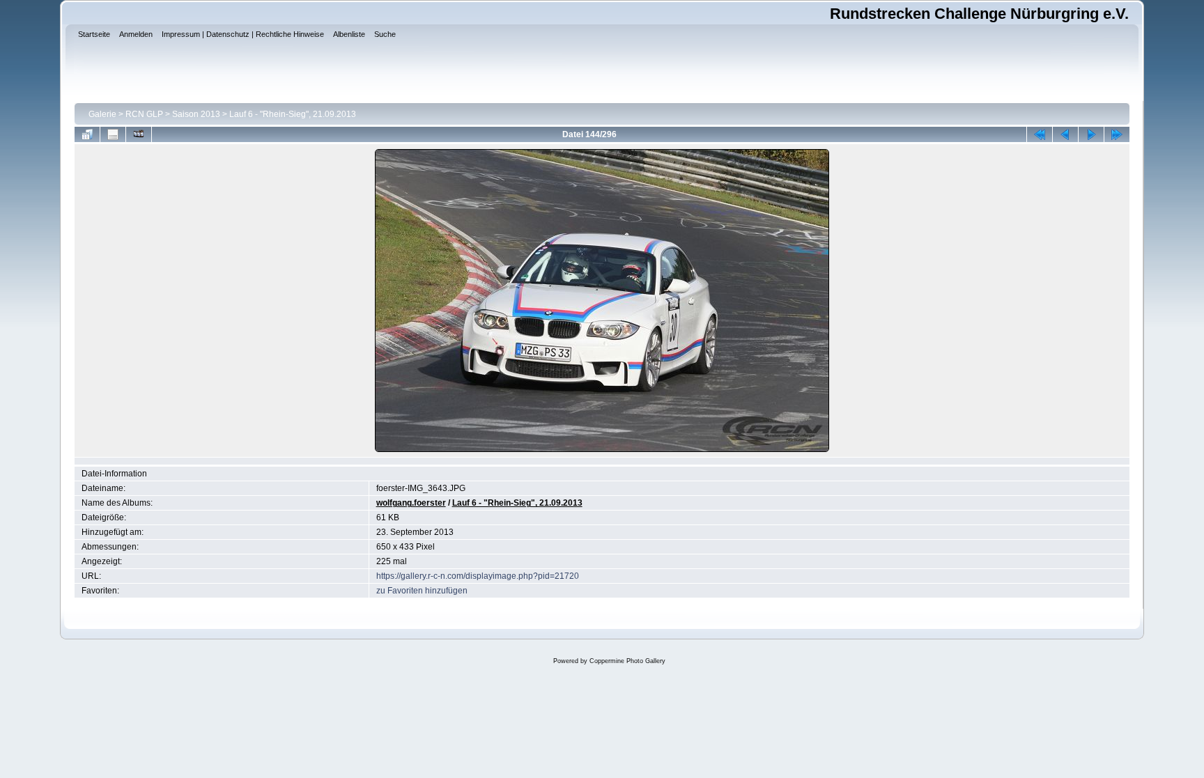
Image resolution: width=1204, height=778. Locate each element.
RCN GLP (144, 114)
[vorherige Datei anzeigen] (1065, 134)
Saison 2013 (196, 114)
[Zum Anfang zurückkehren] (1039, 134)
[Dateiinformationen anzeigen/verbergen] (112, 134)
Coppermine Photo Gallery (627, 661)
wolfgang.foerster (411, 503)
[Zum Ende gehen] (1116, 134)
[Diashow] (138, 134)
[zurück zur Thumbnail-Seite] (87, 134)
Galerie (102, 114)
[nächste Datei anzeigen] (1091, 134)
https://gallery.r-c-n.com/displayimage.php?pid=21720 (477, 576)
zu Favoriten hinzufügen (422, 591)
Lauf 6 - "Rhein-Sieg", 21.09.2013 (292, 114)
